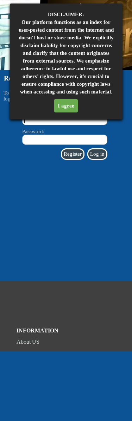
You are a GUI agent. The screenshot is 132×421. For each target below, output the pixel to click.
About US (28, 340)
